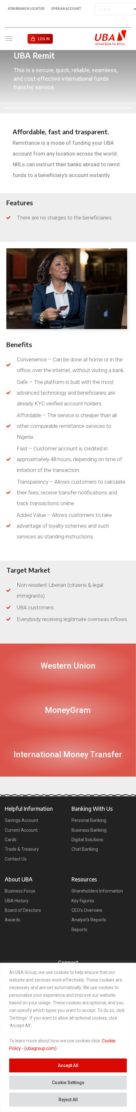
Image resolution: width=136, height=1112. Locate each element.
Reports (79, 929)
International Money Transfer (68, 754)
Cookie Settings (68, 1082)
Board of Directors (23, 910)
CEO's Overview (86, 910)
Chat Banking (84, 849)
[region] (68, 1037)
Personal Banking (88, 820)
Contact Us (16, 858)
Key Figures (82, 900)
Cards (10, 839)
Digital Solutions (87, 839)
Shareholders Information (97, 890)
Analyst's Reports (88, 919)
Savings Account (21, 820)
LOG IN (44, 39)
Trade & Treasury (22, 849)
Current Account (21, 830)
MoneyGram (68, 710)
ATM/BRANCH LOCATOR (26, 8)
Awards (12, 919)
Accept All (68, 1065)
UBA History (16, 900)
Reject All (68, 1099)
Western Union (68, 665)
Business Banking (89, 830)
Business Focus (20, 890)
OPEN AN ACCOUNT (66, 8)
